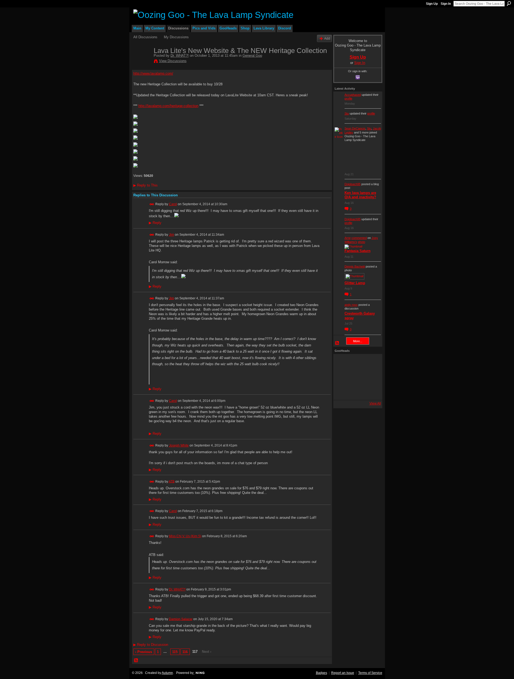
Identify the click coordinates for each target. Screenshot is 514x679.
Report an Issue (342, 673)
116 (185, 652)
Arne (348, 237)
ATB (172, 481)
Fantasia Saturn (358, 251)
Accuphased (353, 94)
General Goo (252, 56)
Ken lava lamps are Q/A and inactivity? (360, 195)
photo (361, 241)
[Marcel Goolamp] (370, 391)
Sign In (446, 4)
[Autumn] (341, 391)
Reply (155, 223)
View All (375, 403)
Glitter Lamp (355, 283)
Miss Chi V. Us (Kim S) (185, 536)
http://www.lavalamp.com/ (153, 73)
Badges (321, 673)
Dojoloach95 (353, 184)
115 (174, 652)
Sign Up (432, 4)
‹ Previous (143, 652)
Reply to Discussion (150, 645)
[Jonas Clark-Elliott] (341, 377)
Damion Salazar (180, 619)
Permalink (151, 204)
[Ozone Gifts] (370, 362)
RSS (136, 660)
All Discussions (145, 37)
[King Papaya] (341, 362)
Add (327, 38)
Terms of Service (370, 673)
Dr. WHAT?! (180, 56)
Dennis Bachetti (355, 266)
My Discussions (176, 37)
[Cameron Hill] (356, 362)
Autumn (167, 673)
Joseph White (179, 445)
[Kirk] (356, 377)
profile (348, 98)
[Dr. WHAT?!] (141, 61)
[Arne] (356, 391)
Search (509, 3)
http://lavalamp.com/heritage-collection (168, 106)
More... (357, 341)
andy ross (351, 304)
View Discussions (173, 61)
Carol (173, 204)
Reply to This (145, 185)
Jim (171, 234)
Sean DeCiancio (355, 128)
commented (359, 237)
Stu (347, 113)
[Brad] (370, 377)
